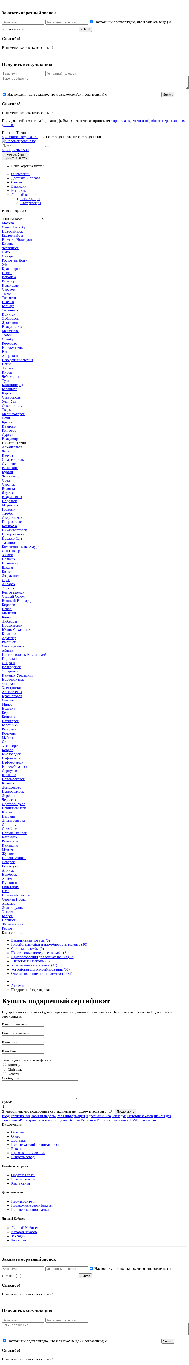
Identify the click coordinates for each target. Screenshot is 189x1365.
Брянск (7, 422)
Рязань (7, 352)
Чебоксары (10, 376)
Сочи (6, 418)
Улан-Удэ (9, 401)
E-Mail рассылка (143, 1120)
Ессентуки (10, 866)
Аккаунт (17, 985)
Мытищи (9, 613)
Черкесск (9, 800)
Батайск (8, 783)
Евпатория (10, 887)
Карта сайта (20, 1183)
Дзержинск (10, 576)
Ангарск (8, 584)
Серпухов (9, 771)
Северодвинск (13, 646)
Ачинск (8, 870)
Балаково (9, 634)
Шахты (7, 567)
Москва (8, 223)
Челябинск (10, 248)
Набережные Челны (17, 360)
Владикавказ (12, 497)
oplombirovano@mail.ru (20, 137)
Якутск (7, 493)
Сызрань (8, 663)
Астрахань (10, 356)
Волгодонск (11, 667)
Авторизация (30, 203)
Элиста (7, 912)
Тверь (6, 410)
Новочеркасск (13, 679)
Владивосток (12, 327)
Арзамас (8, 903)
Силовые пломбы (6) (27, 949)
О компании (20, 174)
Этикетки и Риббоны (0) (30, 961)
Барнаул (8, 306)
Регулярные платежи (36, 1120)
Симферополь (13, 459)
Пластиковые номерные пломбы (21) (40, 953)
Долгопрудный (14, 908)
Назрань (8, 816)
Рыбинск (9, 642)
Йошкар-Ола (12, 538)
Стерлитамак (12, 518)
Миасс (7, 704)
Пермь (7, 273)
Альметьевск (12, 692)
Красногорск (12, 696)
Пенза (6, 364)
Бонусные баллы (66, 1120)
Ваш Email (10, 1051)
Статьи (16, 182)
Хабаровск (10, 318)
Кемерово (9, 343)
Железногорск (13, 924)
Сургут (7, 435)
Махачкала (10, 331)
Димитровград (13, 820)
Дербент (8, 796)
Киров (7, 372)
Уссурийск (10, 671)
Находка (8, 708)
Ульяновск (10, 310)
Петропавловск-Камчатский (24, 654)
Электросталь (12, 688)
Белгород (9, 430)
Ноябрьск (9, 874)
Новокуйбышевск (16, 895)
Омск (6, 252)
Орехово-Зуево (13, 804)
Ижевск (8, 302)
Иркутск (8, 314)
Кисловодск (11, 754)
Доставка (18, 1140)
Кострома (9, 526)
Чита (5, 451)
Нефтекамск (11, 758)
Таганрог (9, 542)
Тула (5, 381)
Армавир (9, 638)
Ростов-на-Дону (14, 260)
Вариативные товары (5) (30, 940)
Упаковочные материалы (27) (34, 965)
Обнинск (9, 825)
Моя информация (71, 1116)
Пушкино (9, 883)
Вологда (8, 488)
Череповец (10, 476)
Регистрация (30, 199)
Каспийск (9, 837)
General (13, 1074)
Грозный (8, 509)
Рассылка (18, 1240)
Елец (6, 891)
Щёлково (9, 775)
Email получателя (15, 1033)
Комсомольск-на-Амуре (20, 547)
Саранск (8, 484)
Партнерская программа (30, 1209)
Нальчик (8, 559)
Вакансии (19, 186)
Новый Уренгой (14, 833)
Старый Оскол (13, 596)
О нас (15, 1136)
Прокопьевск (12, 625)
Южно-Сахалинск (16, 630)
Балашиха (9, 389)
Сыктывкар (11, 551)
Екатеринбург (13, 235)
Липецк (8, 368)
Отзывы (17, 1132)
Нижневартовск (14, 530)
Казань (7, 244)
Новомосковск (13, 779)
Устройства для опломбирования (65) (40, 969)
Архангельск (12, 447)
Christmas (14, 1069)
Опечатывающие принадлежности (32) (41, 973)
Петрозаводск (13, 522)
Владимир (10, 439)
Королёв (8, 605)
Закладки (119, 1116)
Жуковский (11, 854)
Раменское (10, 841)
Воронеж (9, 277)
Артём (7, 878)
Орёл (6, 480)
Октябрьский (12, 829)
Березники (10, 725)
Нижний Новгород (17, 240)
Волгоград (10, 281)
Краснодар (10, 285)
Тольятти (9, 298)
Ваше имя (9, 1042)
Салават (8, 700)
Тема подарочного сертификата (26, 1060)
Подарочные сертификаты (32, 1205)
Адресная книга (98, 1116)
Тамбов (8, 513)
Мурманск (10, 505)
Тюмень (8, 293)
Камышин (10, 845)
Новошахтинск (14, 858)
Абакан (7, 650)
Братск (7, 571)
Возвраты (88, 1120)
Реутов (7, 928)
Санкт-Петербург (15, 227)
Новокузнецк (12, 347)
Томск (7, 335)
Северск (8, 862)
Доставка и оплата (25, 178)
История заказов (140, 1116)
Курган (7, 472)
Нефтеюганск (12, 762)
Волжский (10, 468)
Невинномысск (14, 808)
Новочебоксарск (15, 766)
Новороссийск (13, 534)
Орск (6, 580)
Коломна (9, 733)
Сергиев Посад (14, 899)
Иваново (9, 426)
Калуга (7, 455)
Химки (7, 555)
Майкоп (8, 737)
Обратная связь (23, 1175)
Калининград (12, 385)
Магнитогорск (13, 414)
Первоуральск (13, 791)
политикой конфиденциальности (51, 29)
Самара (7, 256)
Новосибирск (12, 231)
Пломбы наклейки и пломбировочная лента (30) (49, 944)
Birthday (13, 1065)
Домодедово (11, 787)
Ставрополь (11, 397)
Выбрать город (23, 1157)
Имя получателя (14, 1024)
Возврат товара (23, 1179)
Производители (23, 1201)
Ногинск (9, 920)
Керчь (6, 713)
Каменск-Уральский (17, 675)
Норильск (9, 659)
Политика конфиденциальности (36, 1144)
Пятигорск (10, 721)
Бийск (7, 617)
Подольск (9, 501)
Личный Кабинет (24, 1228)
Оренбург (9, 339)
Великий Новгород (17, 601)
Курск (6, 393)
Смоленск (10, 464)
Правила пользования (28, 1153)
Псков (7, 609)
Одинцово (10, 742)
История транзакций (113, 1120)
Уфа (5, 264)
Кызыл (7, 812)
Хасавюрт (10, 746)
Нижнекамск (12, 563)
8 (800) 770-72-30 (15, 150)
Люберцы (9, 621)
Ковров (7, 750)
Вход (6, 1116)
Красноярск (11, 269)
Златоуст (8, 683)
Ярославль (10, 323)
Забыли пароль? (43, 1116)
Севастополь (12, 406)
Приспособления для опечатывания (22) (42, 957)
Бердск (7, 916)
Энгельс (8, 588)
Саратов (8, 289)
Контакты (19, 190)
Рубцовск (9, 729)
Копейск (8, 717)
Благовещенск (13, 592)
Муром (7, 849)
